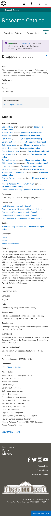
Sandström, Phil (8, 154)
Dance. (5, 237)
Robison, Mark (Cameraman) (13, 172)
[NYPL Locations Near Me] (31, 3)
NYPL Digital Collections (11, 367)
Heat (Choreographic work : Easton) (16, 206)
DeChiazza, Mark (9, 145)
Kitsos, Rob (6, 136)
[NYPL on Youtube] (45, 460)
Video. (4, 240)
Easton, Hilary (7, 127)
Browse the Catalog (36, 33)
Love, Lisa (6, 166)
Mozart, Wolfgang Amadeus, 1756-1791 (18, 184)
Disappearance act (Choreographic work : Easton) (22, 218)
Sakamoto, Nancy (9, 142)
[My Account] (24, 3)
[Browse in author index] (31, 132)
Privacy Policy (42, 470)
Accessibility (43, 466)
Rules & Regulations (40, 474)
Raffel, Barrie (7, 139)
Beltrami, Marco (8, 160)
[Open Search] (39, 3)
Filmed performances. (11, 243)
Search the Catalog (13, 33)
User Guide (25, 43)
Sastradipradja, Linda (10, 151)
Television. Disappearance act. (14, 226)
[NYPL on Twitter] (34, 460)
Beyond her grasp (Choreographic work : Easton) (22, 209)
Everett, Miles (7, 132)
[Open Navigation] (46, 3)
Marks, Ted (6, 148)
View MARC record (11, 432)
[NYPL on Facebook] (29, 460)
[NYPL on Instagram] (40, 460)
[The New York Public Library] (3, 3)
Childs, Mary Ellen (9, 163)
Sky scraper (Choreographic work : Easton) (19, 212)
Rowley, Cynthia (8, 178)
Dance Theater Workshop (12, 189)
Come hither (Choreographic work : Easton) (19, 215)
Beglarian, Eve (7, 169)
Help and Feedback (41, 513)
